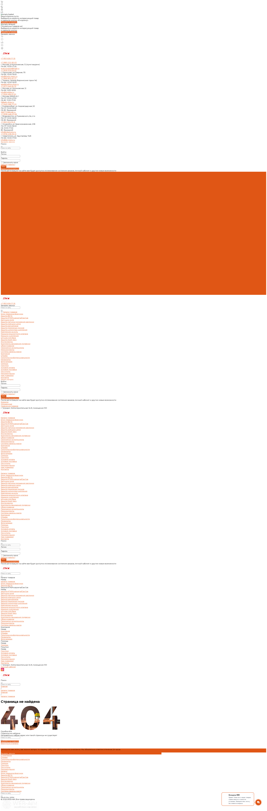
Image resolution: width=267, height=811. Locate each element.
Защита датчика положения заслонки (17, 183)
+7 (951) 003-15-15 (8, 122)
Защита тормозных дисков (12, 244)
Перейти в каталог (9, 22)
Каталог (4, 771)
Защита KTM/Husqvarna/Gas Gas (14, 179)
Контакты (5, 294)
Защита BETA (6, 177)
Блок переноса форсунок (12, 175)
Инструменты (7, 189)
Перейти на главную (10, 742)
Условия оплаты (8, 214)
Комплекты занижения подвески (15, 191)
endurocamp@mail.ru (10, 68)
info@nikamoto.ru (8, 132)
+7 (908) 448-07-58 (9, 114)
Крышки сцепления (10, 252)
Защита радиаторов (9, 242)
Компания (5, 270)
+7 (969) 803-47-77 (8, 78)
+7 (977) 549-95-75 (8, 86)
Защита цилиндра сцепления (14, 246)
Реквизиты (6, 206)
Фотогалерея (6, 278)
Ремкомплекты (7, 197)
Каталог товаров (8, 228)
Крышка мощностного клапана (14, 250)
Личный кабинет (8, 667)
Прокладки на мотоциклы (12, 195)
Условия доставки (9, 216)
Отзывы (4, 202)
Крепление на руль (9, 248)
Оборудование (7, 193)
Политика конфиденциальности (15, 204)
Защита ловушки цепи (11, 185)
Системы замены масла (11, 199)
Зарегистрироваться (10, 169)
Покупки (5, 212)
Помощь (4, 280)
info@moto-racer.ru (9, 76)
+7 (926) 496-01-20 (8, 94)
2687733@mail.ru (8, 112)
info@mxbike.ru (7, 92)
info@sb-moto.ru (8, 140)
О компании (6, 755)
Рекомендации (8, 220)
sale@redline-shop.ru (10, 84)
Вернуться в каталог (10, 744)
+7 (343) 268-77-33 (8, 104)
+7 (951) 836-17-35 (8, 59)
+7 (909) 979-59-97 (8, 70)
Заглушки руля (7, 181)
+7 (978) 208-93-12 (8, 134)
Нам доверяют (7, 292)
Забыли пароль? (8, 165)
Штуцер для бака (8, 254)
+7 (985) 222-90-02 (9, 63)
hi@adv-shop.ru (7, 102)
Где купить (5, 218)
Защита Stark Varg (8, 187)
